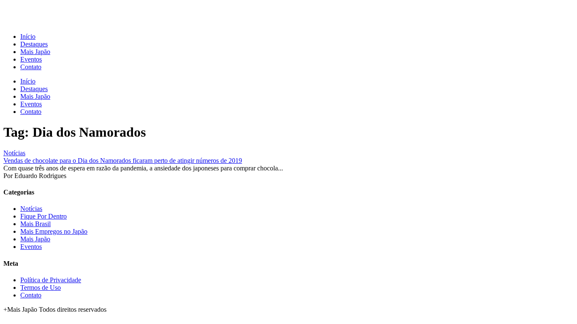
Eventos (31, 59)
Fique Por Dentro (43, 216)
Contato (30, 66)
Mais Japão (35, 51)
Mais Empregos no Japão (53, 231)
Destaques (34, 44)
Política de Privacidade (50, 280)
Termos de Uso (40, 287)
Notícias (14, 153)
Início (27, 36)
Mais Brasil (35, 223)
